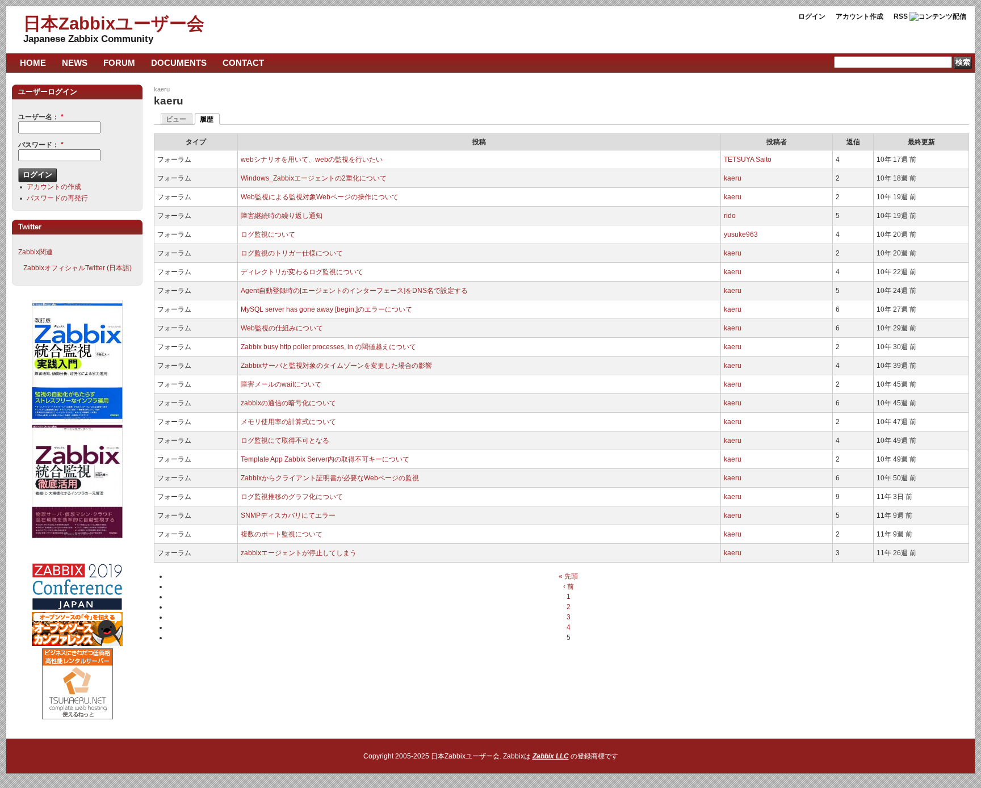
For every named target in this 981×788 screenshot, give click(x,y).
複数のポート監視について (281, 534)
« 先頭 (568, 576)
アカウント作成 (859, 16)
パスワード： (41, 145)
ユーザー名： (41, 117)
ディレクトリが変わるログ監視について (302, 272)
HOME (33, 63)
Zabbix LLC (551, 756)
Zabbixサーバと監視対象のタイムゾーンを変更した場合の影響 (336, 366)
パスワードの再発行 (57, 198)
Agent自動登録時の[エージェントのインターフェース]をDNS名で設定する (354, 291)
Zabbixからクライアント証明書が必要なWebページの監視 (330, 478)
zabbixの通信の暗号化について (288, 403)
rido (730, 216)
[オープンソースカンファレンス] (77, 644)
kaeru (162, 89)
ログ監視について (268, 234)
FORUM (119, 63)
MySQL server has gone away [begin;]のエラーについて (326, 309)
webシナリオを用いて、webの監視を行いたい (312, 160)
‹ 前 (568, 586)
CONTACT (243, 63)
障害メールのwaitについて (281, 384)
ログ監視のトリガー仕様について (292, 253)
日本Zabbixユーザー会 (113, 23)
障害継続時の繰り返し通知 (281, 216)
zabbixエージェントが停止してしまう (299, 553)
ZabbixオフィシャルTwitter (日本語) (77, 268)
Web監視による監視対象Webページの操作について (320, 197)
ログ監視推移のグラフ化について (292, 497)
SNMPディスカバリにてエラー (288, 515)
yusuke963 (741, 234)
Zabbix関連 (35, 252)
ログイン (811, 16)
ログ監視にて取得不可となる (285, 441)
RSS (901, 16)
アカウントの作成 (54, 187)
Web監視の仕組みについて (282, 328)
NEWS (74, 63)
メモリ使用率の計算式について (288, 422)
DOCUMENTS (179, 63)
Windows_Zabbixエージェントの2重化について (314, 178)
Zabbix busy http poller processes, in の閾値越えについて (328, 347)
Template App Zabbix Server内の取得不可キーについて (325, 459)
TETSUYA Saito (748, 160)
